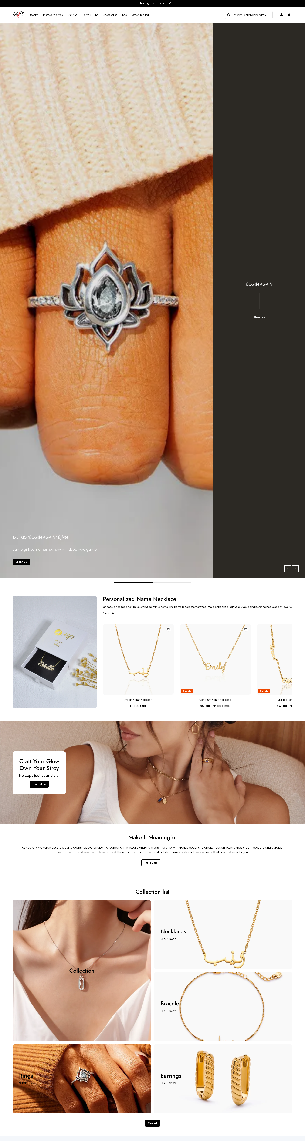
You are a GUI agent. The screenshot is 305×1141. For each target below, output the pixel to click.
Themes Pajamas (53, 15)
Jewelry (34, 15)
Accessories (110, 15)
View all (152, 1123)
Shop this (24, 562)
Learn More (39, 784)
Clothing (72, 15)
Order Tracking (140, 15)
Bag (124, 15)
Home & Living (90, 15)
